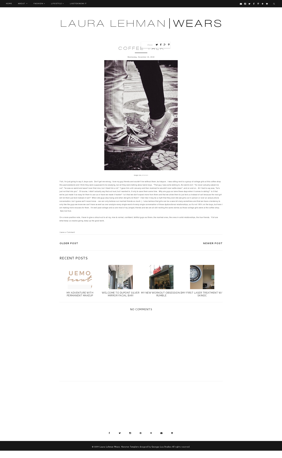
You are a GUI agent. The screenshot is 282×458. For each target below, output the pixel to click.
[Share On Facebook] (161, 44)
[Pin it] (169, 44)
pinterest (145, 175)
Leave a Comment (67, 232)
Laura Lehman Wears (109, 447)
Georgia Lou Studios (162, 447)
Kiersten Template (130, 447)
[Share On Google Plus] (165, 44)
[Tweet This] (157, 44)
